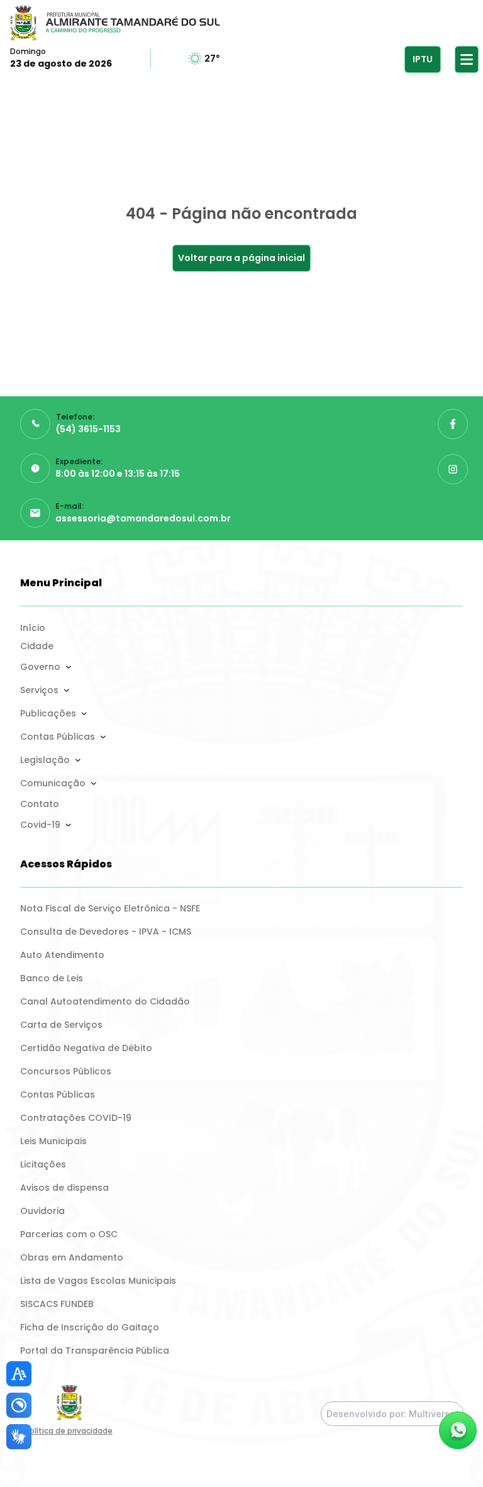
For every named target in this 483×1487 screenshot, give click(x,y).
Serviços (39, 690)
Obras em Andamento (71, 1257)
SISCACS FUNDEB (57, 1304)
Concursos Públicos (65, 1071)
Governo (40, 666)
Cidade (36, 646)
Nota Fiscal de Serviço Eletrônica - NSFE (110, 908)
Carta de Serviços (61, 1024)
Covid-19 (40, 824)
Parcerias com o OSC (69, 1234)
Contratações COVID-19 (75, 1117)
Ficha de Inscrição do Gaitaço (89, 1327)
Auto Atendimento (62, 955)
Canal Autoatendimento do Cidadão (105, 1001)
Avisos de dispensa (64, 1187)
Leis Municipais (53, 1141)
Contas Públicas (57, 736)
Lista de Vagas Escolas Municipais (98, 1280)
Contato (39, 804)
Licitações (43, 1164)
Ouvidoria (42, 1211)
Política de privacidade (69, 1430)
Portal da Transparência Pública (94, 1350)
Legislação (45, 760)
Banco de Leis (51, 978)
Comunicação (53, 783)
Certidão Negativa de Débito (86, 1048)
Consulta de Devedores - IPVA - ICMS (105, 931)
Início (32, 627)
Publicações (48, 713)
